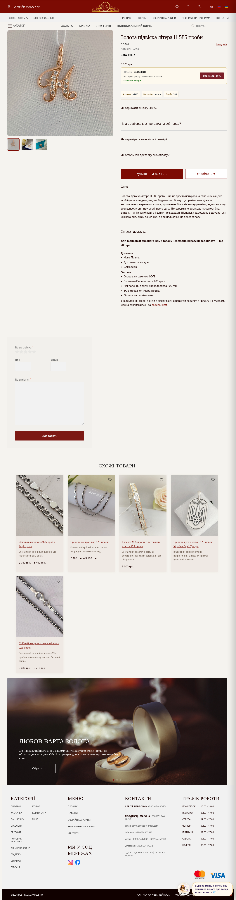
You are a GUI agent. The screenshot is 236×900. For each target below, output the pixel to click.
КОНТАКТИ (222, 18)
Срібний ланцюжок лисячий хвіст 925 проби (39, 645)
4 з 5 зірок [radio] (30, 352)
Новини (73, 813)
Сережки (16, 832)
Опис (124, 186)
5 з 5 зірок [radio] (34, 352)
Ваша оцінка (24, 347)
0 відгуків (221, 44)
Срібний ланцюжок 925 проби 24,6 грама (37, 544)
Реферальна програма (81, 826)
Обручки (16, 806)
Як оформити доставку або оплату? (145, 155)
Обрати (37, 768)
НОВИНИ (142, 18)
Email (55, 359)
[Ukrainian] (227, 6)
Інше (35, 819)
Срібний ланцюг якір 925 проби (89, 541)
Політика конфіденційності (153, 894)
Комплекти (39, 812)
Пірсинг (15, 867)
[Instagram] (70, 862)
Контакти (73, 833)
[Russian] (219, 6)
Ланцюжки (17, 819)
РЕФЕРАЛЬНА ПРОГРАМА (196, 18)
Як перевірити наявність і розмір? (144, 139)
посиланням (159, 304)
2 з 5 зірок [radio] (21, 352)
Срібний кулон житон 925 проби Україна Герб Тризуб (193, 544)
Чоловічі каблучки (16, 840)
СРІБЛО (84, 25)
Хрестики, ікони (20, 847)
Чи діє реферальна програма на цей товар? (151, 123)
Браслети (16, 825)
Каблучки (16, 812)
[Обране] (177, 6)
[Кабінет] (199, 6)
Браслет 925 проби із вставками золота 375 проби (141, 544)
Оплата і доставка (133, 231)
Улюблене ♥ (206, 174)
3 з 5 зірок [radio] (25, 352)
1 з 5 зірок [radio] (17, 352)
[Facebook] (77, 862)
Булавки (16, 860)
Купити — (151, 174)
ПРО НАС (126, 18)
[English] (211, 6)
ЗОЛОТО (67, 25)
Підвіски (16, 854)
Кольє (36, 806)
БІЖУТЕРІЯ (103, 25)
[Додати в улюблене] (58, 480)
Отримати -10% (212, 75)
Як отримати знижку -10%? (139, 108)
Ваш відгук (23, 379)
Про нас (73, 806)
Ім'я (18, 359)
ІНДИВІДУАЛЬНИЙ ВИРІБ (134, 25)
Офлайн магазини (79, 819)
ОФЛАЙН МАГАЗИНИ (164, 18)
